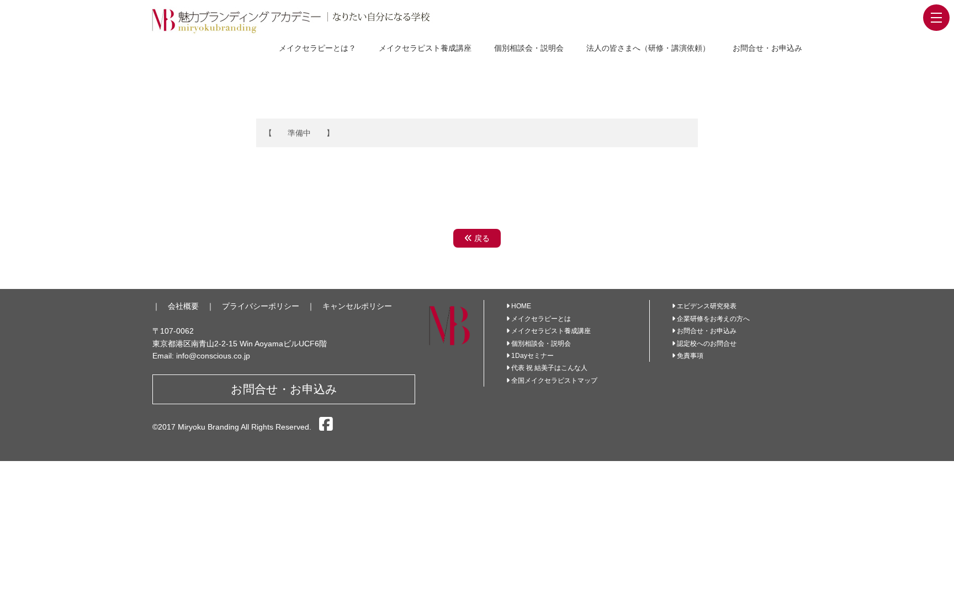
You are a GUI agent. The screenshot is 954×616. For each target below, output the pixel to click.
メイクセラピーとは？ (317, 48)
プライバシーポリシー (260, 306)
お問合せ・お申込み (767, 48)
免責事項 (690, 356)
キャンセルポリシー (357, 306)
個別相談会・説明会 (529, 48)
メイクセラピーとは (541, 319)
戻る (481, 238)
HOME (521, 306)
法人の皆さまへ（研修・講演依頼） (648, 48)
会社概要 (183, 306)
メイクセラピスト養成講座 (425, 48)
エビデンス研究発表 (706, 306)
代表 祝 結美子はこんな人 (549, 368)
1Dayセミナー (532, 356)
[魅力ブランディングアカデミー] (302, 20)
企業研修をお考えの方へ (713, 319)
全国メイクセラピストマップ (554, 380)
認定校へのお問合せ (706, 343)
